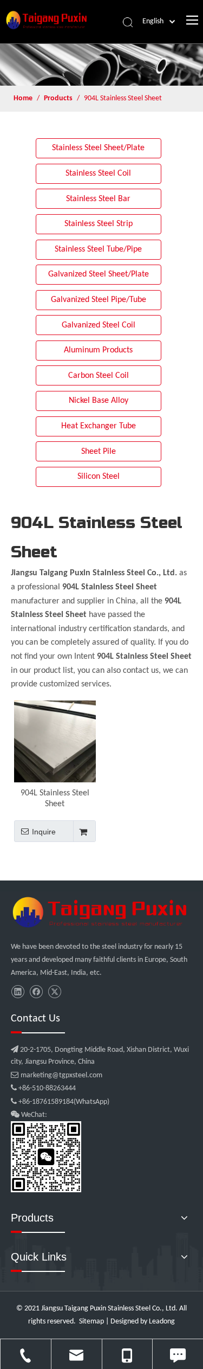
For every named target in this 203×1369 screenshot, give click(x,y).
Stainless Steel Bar (98, 199)
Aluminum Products (98, 350)
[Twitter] (54, 992)
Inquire (44, 831)
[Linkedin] (17, 992)
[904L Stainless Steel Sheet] (55, 741)
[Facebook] (36, 992)
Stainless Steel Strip (98, 224)
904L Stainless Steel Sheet (55, 798)
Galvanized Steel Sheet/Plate (98, 274)
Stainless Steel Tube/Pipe (98, 249)
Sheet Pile (98, 451)
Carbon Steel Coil (98, 375)
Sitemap (91, 1321)
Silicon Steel (98, 476)
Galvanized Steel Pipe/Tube (98, 299)
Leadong (162, 1321)
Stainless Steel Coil (98, 173)
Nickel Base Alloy (98, 400)
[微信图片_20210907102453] (101, 912)
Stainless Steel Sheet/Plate (98, 148)
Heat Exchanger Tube (98, 426)
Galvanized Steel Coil (98, 325)
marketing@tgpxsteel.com (56, 1075)
